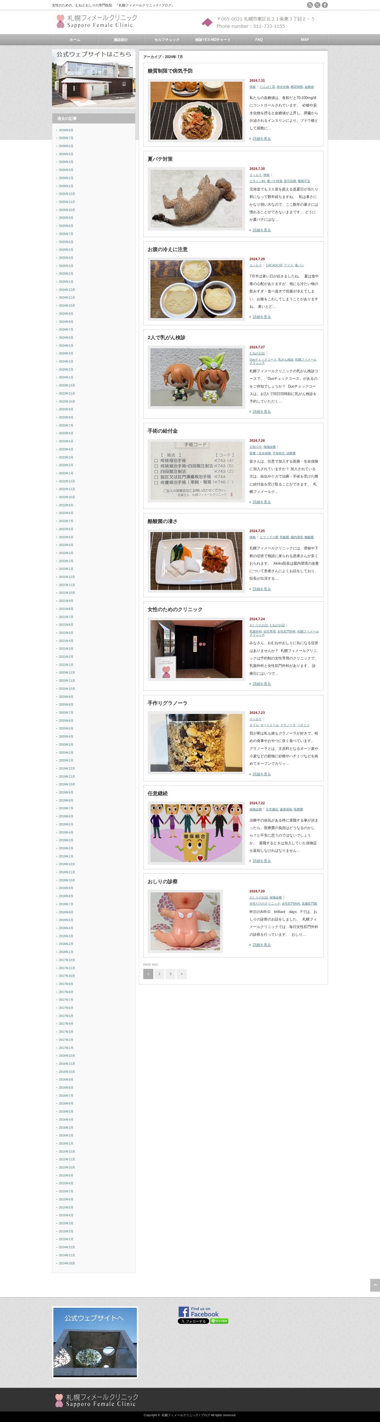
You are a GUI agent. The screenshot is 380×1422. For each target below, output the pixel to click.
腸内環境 (297, 537)
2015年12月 (67, 1151)
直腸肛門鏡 (309, 903)
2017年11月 (67, 968)
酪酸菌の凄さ (163, 521)
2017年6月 (66, 1007)
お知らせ (256, 446)
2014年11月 (67, 1255)
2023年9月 (66, 409)
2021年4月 (66, 640)
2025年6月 (66, 242)
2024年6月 (66, 337)
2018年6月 (66, 912)
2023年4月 (66, 449)
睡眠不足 (304, 181)
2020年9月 (66, 696)
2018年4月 (66, 928)
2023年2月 (66, 465)
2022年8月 (66, 513)
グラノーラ (288, 725)
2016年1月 (66, 1143)
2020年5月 (66, 728)
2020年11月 (67, 680)
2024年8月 (66, 321)
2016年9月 (66, 1079)
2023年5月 (66, 441)
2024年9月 (66, 313)
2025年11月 (67, 202)
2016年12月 (67, 1055)
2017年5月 (66, 1016)
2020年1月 (66, 760)
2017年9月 (66, 984)
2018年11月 (67, 872)
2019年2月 (66, 848)
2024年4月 (66, 353)
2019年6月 (66, 816)
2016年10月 (67, 1071)
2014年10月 (67, 1263)
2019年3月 (66, 840)
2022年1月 (66, 568)
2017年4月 (66, 1023)
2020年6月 (66, 720)
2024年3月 (66, 361)
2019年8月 (66, 800)
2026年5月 (66, 154)
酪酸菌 (309, 537)
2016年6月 (66, 1103)
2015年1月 (66, 1239)
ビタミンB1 (257, 181)
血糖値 (309, 86)
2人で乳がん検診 (167, 337)
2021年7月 (66, 617)
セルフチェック (167, 40)
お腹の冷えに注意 (168, 249)
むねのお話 (257, 353)
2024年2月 (66, 369)
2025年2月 (66, 273)
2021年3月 (66, 648)
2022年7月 (66, 521)
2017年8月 (66, 992)
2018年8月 (66, 896)
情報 (253, 86)
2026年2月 (66, 178)
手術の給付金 (163, 431)
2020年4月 (66, 736)
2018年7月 (66, 904)
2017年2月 (66, 1039)
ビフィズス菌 (269, 537)
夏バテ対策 (160, 159)
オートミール (269, 725)
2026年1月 (66, 186)
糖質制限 (297, 86)
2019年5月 (66, 824)
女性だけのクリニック (265, 903)
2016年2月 (66, 1135)
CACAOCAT (274, 265)
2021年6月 (66, 624)
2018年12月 (67, 864)
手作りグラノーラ (168, 703)
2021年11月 (67, 585)
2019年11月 (67, 776)
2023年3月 (66, 457)
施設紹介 (121, 40)
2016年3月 (66, 1127)
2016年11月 (67, 1063)
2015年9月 (66, 1175)
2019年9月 (66, 792)
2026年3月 (66, 170)
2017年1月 (66, 1047)
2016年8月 (66, 1087)
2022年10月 (67, 497)
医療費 (298, 809)
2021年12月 (67, 577)
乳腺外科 (256, 631)
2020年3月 (66, 744)
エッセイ (256, 175)
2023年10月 (67, 401)
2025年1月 (66, 281)
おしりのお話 (259, 625)
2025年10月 (67, 210)
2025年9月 (66, 217)
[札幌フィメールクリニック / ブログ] (99, 26)
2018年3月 (66, 936)
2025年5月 (66, 249)
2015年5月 (66, 1207)
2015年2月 (66, 1231)
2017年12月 (67, 960)
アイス (288, 265)
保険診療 (269, 446)
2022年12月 (67, 481)
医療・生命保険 (260, 453)
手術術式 (279, 453)
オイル (254, 725)
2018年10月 (67, 880)
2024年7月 (66, 329)
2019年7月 (66, 808)
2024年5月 (66, 345)
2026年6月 (66, 146)
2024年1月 (66, 377)
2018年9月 (66, 888)
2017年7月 (66, 999)
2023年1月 (66, 473)
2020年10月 (67, 688)
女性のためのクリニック (175, 609)
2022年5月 (66, 537)
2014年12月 (67, 1247)
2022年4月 (66, 545)
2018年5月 (66, 920)
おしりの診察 (163, 881)
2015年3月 (66, 1223)
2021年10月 (67, 592)
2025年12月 (67, 193)
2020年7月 (66, 712)
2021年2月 (66, 656)
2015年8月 (66, 1183)
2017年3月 (66, 1031)
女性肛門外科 (286, 631)
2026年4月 (66, 161)
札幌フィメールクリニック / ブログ (186, 1415)
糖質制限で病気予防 (170, 71)
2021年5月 (66, 632)
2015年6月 (66, 1199)
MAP (305, 40)
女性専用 (269, 631)
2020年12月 (67, 672)
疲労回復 (290, 181)
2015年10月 (67, 1167)
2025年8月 (66, 225)
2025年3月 (66, 265)
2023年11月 (67, 393)
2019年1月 (66, 856)
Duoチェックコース (263, 359)
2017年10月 (67, 975)
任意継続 (158, 793)
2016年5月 (66, 1111)
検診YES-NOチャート (213, 40)
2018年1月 (66, 952)
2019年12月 (67, 768)
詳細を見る (262, 139)
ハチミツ (303, 725)
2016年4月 (66, 1119)
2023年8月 (66, 417)
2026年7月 (66, 138)
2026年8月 (66, 130)
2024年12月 (67, 289)
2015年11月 (67, 1159)
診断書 (291, 453)
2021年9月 (66, 600)
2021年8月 (66, 609)
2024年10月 (67, 305)
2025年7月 (66, 233)
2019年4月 (66, 832)
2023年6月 (66, 433)
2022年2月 (66, 561)
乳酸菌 (284, 537)
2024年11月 (67, 297)
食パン (299, 265)
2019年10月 (67, 784)
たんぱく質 (267, 86)
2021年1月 (66, 664)
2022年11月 (67, 489)
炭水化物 (283, 86)
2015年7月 (66, 1191)
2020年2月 (66, 752)
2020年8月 (66, 704)
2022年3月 (66, 553)
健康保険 (286, 809)
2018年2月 (66, 943)
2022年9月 (66, 505)
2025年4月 (66, 257)
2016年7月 (66, 1095)
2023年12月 (67, 385)
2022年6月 (66, 529)
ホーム (75, 40)
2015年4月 (66, 1215)
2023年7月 (66, 425)
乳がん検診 (285, 359)
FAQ (259, 40)
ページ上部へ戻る (375, 1285)
